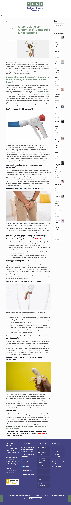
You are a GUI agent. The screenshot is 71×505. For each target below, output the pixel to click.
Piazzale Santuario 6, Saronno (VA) (27, 461)
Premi (56, 451)
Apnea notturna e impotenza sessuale (43, 471)
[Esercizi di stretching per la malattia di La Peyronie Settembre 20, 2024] (1, 498)
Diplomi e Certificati (57, 455)
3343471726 (31, 474)
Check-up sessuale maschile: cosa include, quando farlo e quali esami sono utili (42, 462)
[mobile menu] (1, 15)
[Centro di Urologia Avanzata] (35, 6)
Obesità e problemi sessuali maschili (43, 485)
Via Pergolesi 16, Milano (28, 451)
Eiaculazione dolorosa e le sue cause (42, 478)
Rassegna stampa (59, 448)
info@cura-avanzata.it (26, 471)
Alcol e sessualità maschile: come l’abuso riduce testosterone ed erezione (42, 451)
